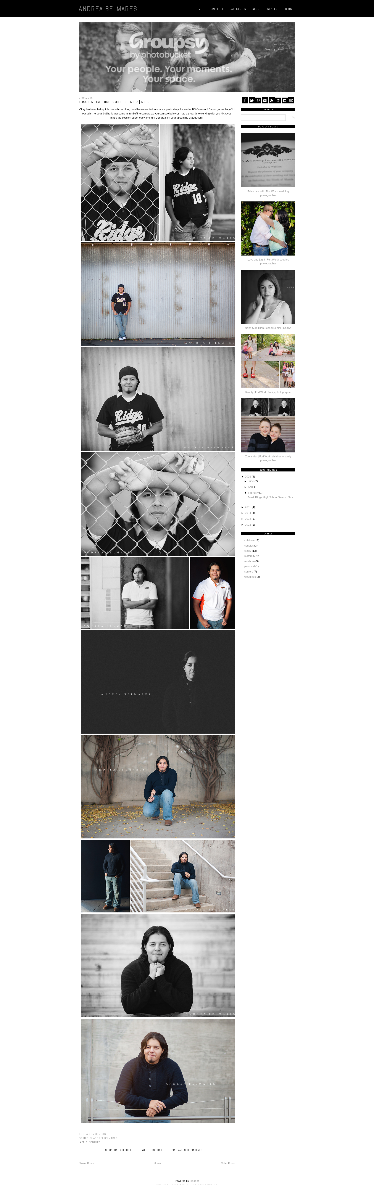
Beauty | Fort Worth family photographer (268, 392)
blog (288, 9)
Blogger (194, 1180)
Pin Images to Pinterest (188, 1150)
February (253, 492)
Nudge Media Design (202, 1185)
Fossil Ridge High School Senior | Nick (114, 101)
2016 (248, 476)
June (251, 481)
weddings (250, 576)
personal (249, 566)
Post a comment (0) (93, 1134)
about (257, 9)
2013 (248, 518)
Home (157, 1163)
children (249, 540)
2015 (248, 507)
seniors (94, 1142)
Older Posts (228, 1163)
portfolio (216, 9)
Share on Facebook (118, 1150)
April (250, 487)
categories (238, 9)
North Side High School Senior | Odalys (268, 328)
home (198, 9)
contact (273, 9)
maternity (249, 556)
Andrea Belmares (108, 8)
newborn (249, 561)
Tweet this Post (151, 1150)
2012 (248, 524)
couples (249, 545)
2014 (248, 513)
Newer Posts (86, 1163)
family (247, 550)
